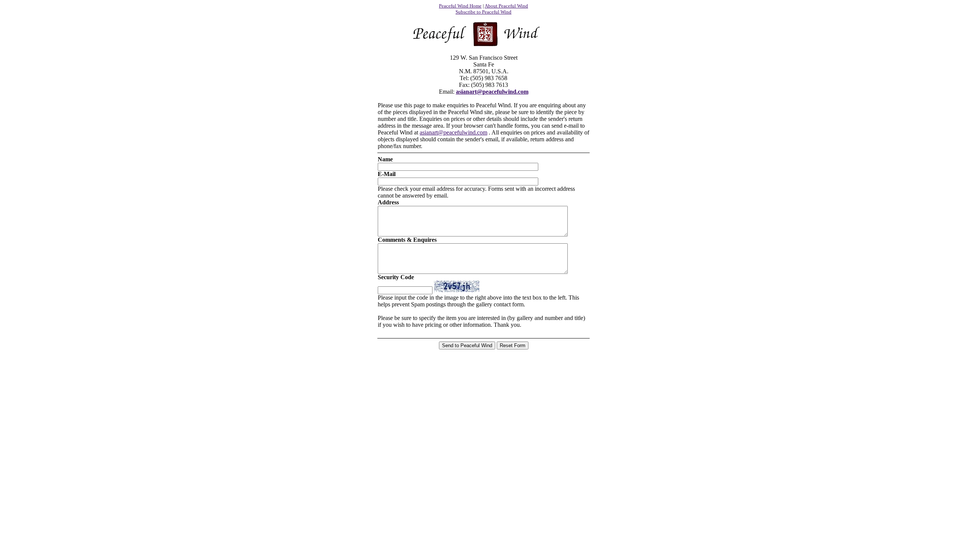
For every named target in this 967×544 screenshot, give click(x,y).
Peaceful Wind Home (460, 6)
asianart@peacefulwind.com (492, 91)
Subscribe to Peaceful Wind (483, 12)
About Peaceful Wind (506, 6)
